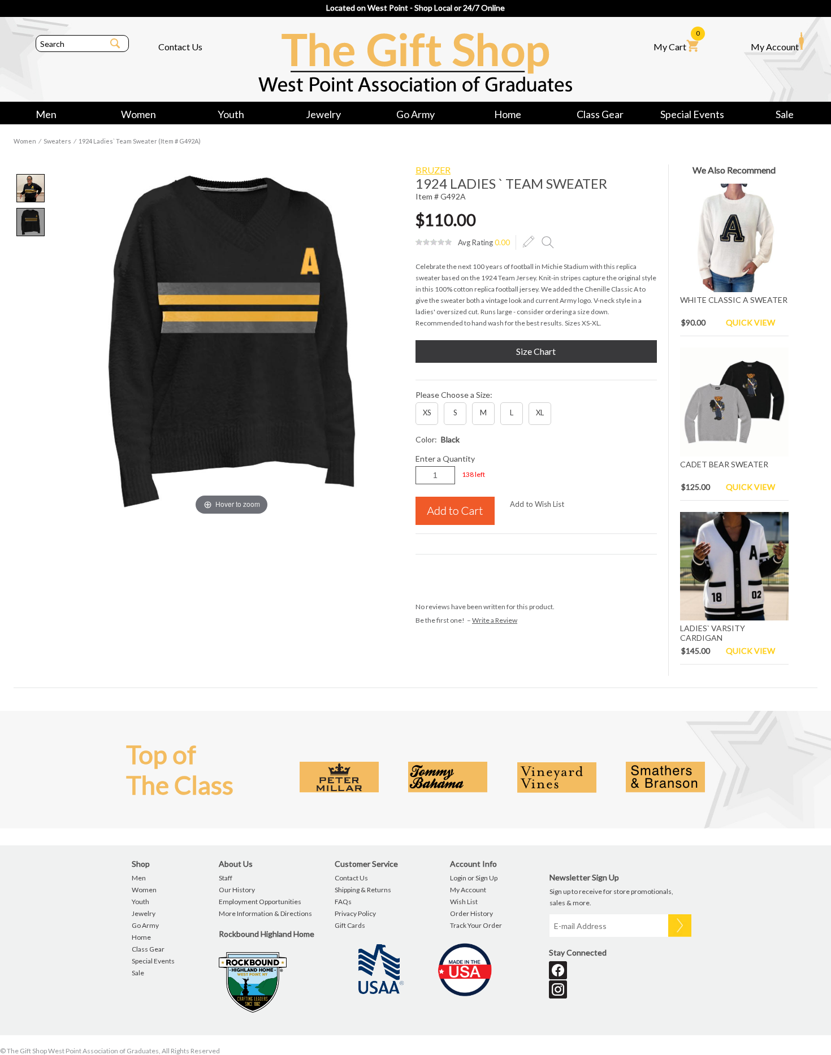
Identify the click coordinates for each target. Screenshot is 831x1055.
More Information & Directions (265, 913)
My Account (775, 46)
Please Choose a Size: (454, 395)
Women (138, 114)
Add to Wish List (537, 504)
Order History (471, 913)
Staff (225, 878)
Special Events (692, 114)
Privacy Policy (355, 913)
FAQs (343, 901)
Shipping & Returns (363, 889)
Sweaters (57, 141)
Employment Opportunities (260, 901)
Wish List (464, 901)
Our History (237, 889)
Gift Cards (350, 925)
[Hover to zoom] (232, 340)
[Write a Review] (528, 242)
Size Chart (536, 351)
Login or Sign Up (473, 878)
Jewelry (323, 114)
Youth (231, 114)
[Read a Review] (548, 242)
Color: (438, 439)
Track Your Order (476, 925)
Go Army (415, 114)
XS (427, 412)
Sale (785, 114)
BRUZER (433, 169)
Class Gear (600, 114)
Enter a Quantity (445, 458)
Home (507, 114)
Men (46, 114)
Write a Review (494, 620)
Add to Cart (455, 511)
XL (540, 412)
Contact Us (180, 46)
